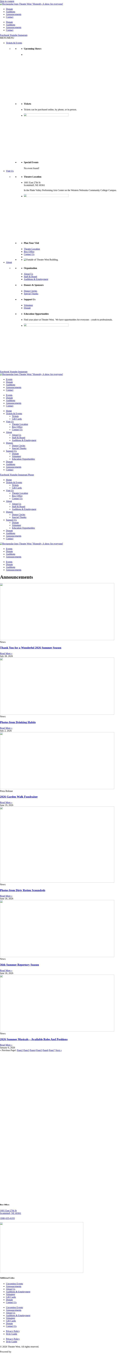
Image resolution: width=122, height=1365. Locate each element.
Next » (58, 1050)
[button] (7, 38)
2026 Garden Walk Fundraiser (19, 796)
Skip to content (7, 1)
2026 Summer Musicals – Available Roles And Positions (34, 1039)
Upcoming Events (14, 1283)
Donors (9, 443)
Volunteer (28, 305)
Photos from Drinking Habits (18, 722)
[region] (73, 76)
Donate (9, 9)
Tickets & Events (14, 43)
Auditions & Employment (36, 279)
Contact (9, 17)
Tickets (15, 416)
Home (9, 411)
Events (9, 379)
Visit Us (10, 171)
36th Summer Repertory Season (19, 964)
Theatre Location (32, 249)
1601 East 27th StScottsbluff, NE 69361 (10, 1212)
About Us (28, 274)
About (9, 262)
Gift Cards (17, 419)
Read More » (6, 653)
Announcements (13, 14)
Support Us (11, 451)
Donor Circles (30, 291)
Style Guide (11, 1334)
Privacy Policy (13, 1331)
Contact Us (29, 254)
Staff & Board (30, 276)
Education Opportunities (23, 459)
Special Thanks (31, 293)
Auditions (10, 11)
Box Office (29, 251)
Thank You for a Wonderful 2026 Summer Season (30, 647)
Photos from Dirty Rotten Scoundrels (22, 890)
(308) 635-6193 (7, 1218)
